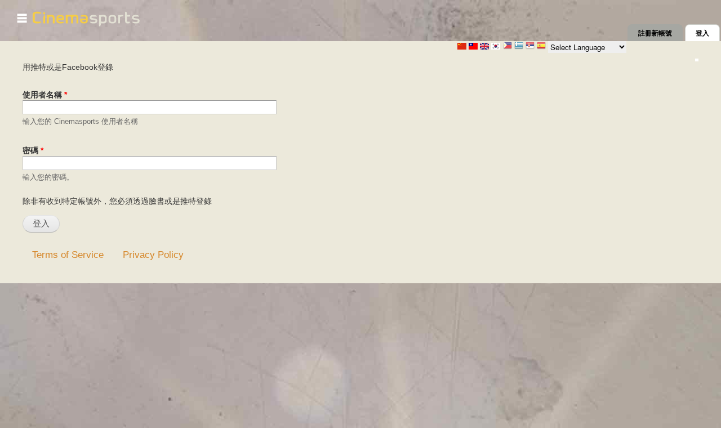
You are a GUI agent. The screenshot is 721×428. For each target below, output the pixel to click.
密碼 (33, 150)
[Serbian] (530, 46)
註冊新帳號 (655, 33)
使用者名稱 (45, 94)
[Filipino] (507, 46)
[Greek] (518, 46)
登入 (708, 33)
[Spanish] (541, 46)
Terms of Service (68, 254)
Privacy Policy (153, 254)
